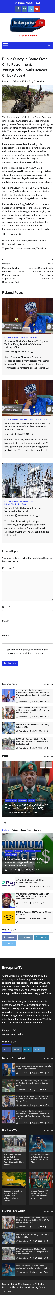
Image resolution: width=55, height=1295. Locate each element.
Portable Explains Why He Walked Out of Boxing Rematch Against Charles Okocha (33, 1083)
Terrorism (41, 248)
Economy (38, 830)
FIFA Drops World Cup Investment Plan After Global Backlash (34, 1067)
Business (5, 830)
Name (6, 607)
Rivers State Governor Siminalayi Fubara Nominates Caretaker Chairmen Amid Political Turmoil (27, 426)
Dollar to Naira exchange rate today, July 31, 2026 (32, 725)
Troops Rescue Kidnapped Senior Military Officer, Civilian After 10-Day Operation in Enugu (33, 710)
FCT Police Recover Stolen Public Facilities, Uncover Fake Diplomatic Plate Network (32, 741)
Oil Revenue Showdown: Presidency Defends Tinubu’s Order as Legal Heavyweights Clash (32, 896)
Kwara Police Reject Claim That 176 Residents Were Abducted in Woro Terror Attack (32, 1098)
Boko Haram (16, 248)
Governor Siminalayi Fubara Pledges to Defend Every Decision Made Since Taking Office (26, 344)
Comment (8, 568)
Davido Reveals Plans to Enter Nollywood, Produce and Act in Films (40, 1158)
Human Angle (9, 244)
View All (45, 684)
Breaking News (19, 240)
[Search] (49, 45)
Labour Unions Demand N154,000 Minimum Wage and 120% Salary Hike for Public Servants (26, 862)
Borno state (29, 248)
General (42, 240)
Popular (22, 504)
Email (5, 621)
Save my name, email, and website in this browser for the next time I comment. (27, 651)
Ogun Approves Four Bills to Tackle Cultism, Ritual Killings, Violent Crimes (13, 1196)
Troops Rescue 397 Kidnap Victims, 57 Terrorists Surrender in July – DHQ (26, 806)
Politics (20, 244)
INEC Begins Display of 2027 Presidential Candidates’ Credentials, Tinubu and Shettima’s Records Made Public (33, 694)
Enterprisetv (40, 81)
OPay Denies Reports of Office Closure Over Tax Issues (30, 881)
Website (6, 635)
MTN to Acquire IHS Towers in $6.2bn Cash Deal (33, 913)
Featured (32, 240)
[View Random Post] (44, 45)
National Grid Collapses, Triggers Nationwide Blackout (22, 509)
